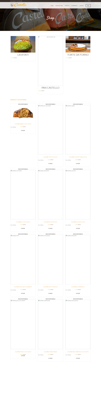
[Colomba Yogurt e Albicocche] (78, 129)
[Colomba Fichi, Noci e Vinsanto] (23, 259)
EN (87, 1)
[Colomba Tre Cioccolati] (50, 129)
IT (85, 1)
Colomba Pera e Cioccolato (23, 351)
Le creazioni (74, 5)
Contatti (82, 5)
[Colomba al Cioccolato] (23, 194)
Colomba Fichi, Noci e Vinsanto (23, 286)
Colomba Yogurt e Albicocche (78, 157)
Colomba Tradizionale (50, 351)
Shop (88, 5)
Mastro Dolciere (59, 5)
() (90, 1)
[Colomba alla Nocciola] (78, 194)
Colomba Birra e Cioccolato (23, 123)
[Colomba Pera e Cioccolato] (23, 324)
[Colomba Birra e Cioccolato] (23, 113)
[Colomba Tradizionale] (50, 324)
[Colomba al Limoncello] (78, 259)
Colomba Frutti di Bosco (50, 286)
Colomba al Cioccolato (23, 221)
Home (52, 5)
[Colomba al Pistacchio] (50, 194)
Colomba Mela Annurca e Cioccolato (78, 351)
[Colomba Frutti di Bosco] (50, 259)
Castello (67, 5)
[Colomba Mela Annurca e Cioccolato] (78, 324)
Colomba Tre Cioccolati (50, 157)
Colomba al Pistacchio (50, 221)
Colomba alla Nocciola (78, 221)
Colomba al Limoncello (78, 286)
